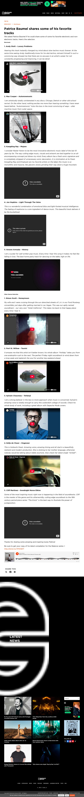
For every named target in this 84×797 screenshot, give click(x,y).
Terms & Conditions (74, 793)
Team (50, 793)
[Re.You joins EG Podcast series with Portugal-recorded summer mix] (17, 706)
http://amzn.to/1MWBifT (14, 549)
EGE (66, 783)
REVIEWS (40, 783)
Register (80, 13)
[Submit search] (78, 698)
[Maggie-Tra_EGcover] (72, 735)
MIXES (34, 783)
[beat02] (72, 717)
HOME (19, 783)
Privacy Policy (64, 793)
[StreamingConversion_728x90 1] (42, 6)
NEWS (30, 783)
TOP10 (61, 783)
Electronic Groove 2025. (15, 793)
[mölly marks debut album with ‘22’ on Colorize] (17, 730)
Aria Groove (17, 24)
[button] (71, 13)
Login (75, 13)
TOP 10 (6, 21)
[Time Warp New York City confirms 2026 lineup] (46, 706)
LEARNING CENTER (54, 783)
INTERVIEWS (25, 783)
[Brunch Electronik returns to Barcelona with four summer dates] (46, 730)
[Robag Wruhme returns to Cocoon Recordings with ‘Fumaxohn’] (17, 753)
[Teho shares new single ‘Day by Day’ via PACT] (46, 753)
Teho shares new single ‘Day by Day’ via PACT (46, 764)
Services (55, 793)
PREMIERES (46, 783)
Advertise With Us (43, 793)
